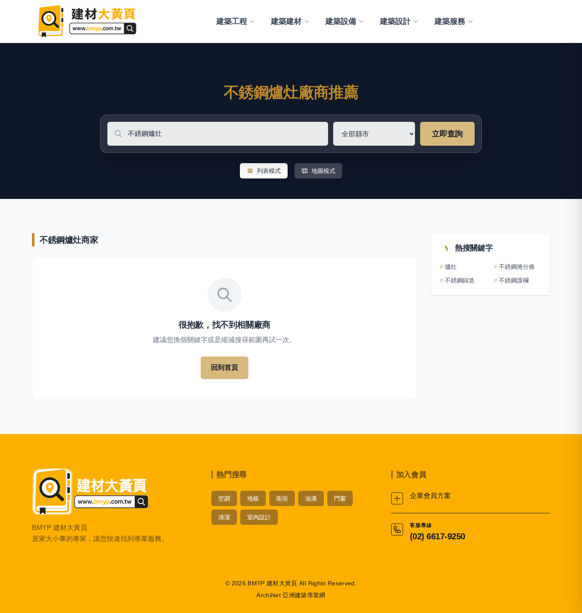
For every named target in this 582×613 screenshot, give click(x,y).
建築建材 (286, 21)
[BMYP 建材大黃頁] (86, 21)
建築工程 (231, 21)
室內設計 (259, 517)
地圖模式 (323, 170)
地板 (253, 498)
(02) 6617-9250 (437, 536)
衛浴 (282, 498)
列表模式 (269, 170)
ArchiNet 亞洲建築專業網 (291, 595)
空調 (224, 498)
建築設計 (395, 21)
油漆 (311, 498)
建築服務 (450, 21)
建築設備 (341, 21)
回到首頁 (224, 367)
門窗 (340, 498)
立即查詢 (447, 134)
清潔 (224, 517)
